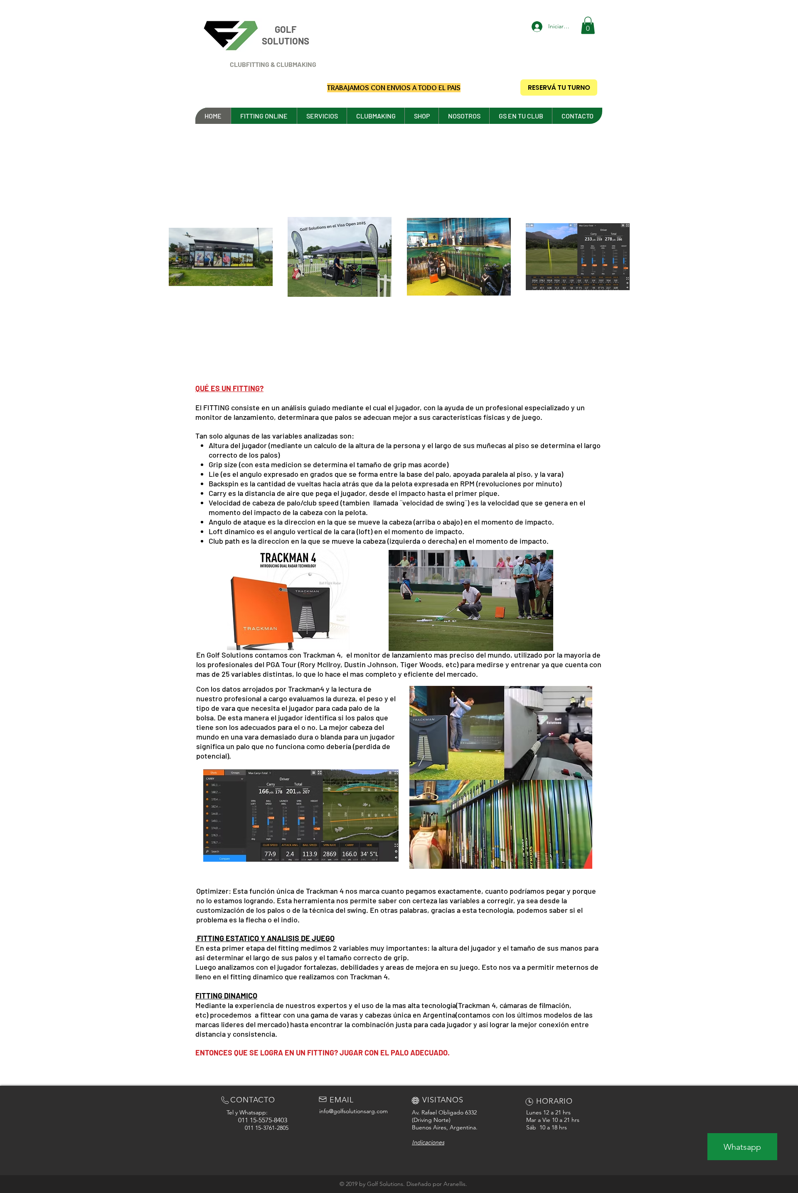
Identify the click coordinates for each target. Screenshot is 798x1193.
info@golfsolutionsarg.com (353, 1111)
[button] (588, 25)
